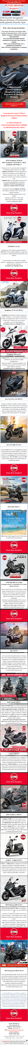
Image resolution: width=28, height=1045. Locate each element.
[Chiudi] (26, 511)
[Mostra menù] (23, 13)
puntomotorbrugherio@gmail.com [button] (16, 1030)
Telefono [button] (9, 2)
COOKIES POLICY (6, 1041)
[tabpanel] (14, 1)
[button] (7, 2)
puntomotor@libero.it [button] (14, 1031)
